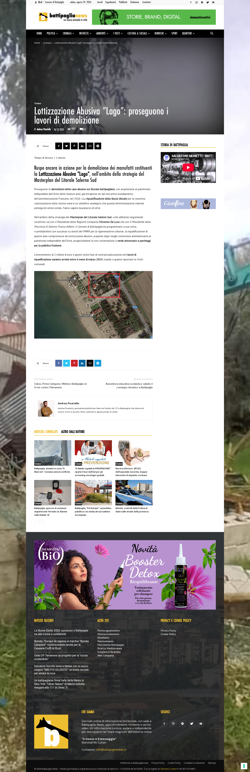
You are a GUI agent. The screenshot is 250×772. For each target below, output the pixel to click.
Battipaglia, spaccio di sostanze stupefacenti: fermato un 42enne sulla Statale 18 (50, 511)
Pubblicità (123, 2)
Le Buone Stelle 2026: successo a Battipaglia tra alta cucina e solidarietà (61, 632)
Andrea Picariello (44, 129)
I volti (116, 33)
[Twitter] (207, 2)
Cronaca (67, 33)
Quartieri (187, 33)
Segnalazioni (110, 2)
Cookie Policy (168, 634)
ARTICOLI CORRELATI (46, 432)
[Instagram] (196, 2)
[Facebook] (190, 2)
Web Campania (105, 655)
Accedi (100, 2)
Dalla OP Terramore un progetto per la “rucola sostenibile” (61, 657)
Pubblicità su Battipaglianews (134, 762)
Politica (51, 33)
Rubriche (159, 33)
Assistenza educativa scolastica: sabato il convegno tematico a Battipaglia (129, 385)
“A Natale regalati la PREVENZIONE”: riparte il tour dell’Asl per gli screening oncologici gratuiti (93, 472)
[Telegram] (202, 2)
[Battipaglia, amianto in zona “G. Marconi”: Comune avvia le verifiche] (52, 453)
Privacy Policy (168, 630)
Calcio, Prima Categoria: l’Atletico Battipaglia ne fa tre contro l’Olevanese (60, 385)
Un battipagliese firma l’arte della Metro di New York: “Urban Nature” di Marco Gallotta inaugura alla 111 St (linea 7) (59, 684)
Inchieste (84, 33)
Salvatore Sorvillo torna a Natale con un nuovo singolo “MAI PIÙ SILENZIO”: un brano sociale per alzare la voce (61, 670)
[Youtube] (213, 2)
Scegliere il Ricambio (109, 652)
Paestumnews (105, 641)
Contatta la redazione (194, 762)
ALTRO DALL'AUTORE (73, 432)
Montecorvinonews (108, 634)
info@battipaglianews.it (111, 749)
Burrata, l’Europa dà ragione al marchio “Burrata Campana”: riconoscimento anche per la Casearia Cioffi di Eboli (61, 645)
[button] (212, 34)
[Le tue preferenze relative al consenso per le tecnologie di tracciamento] (244, 766)
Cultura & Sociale (137, 33)
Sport (174, 33)
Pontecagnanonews (108, 630)
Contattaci (146, 2)
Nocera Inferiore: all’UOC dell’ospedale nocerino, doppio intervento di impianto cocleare (131, 472)
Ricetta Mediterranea (109, 648)
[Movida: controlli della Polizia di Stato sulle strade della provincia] (134, 492)
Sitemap (212, 762)
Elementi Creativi (169, 768)
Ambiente (100, 33)
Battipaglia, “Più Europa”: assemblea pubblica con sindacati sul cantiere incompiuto (93, 511)
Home (39, 33)
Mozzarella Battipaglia (110, 644)
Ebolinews (103, 637)
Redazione (134, 2)
